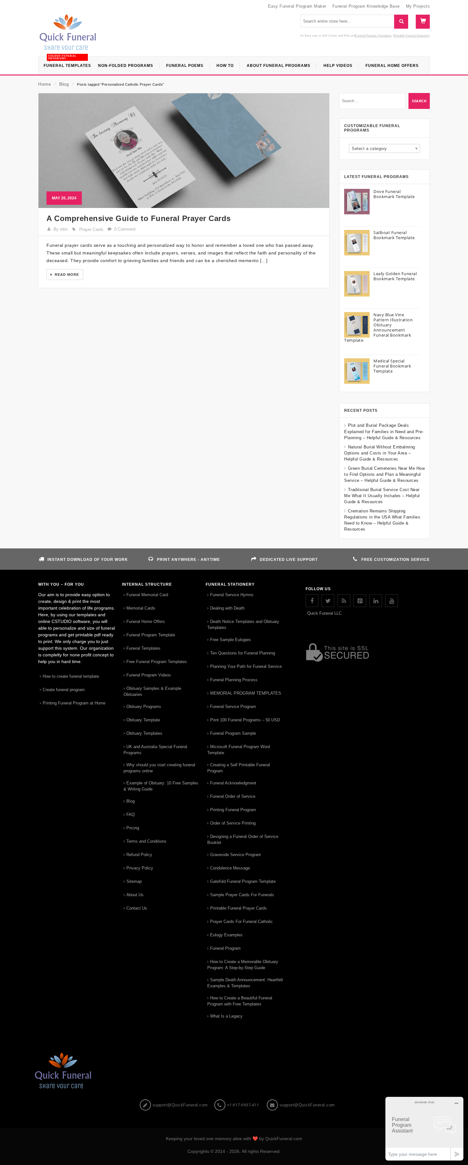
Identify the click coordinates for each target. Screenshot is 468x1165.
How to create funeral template (71, 676)
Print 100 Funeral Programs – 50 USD (245, 720)
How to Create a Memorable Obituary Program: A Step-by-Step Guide (242, 964)
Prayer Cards (91, 229)
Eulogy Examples (226, 935)
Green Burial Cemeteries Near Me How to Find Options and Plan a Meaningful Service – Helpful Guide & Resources (384, 474)
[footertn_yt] (391, 600)
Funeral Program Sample (233, 733)
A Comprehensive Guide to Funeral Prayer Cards (138, 218)
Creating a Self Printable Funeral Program (238, 767)
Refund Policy (139, 854)
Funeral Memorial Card (147, 594)
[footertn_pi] (359, 600)
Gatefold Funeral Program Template (243, 881)
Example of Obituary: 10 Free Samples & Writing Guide (161, 786)
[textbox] (384, 148)
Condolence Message (230, 868)
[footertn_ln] (375, 600)
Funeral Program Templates (373, 35)
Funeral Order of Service (232, 796)
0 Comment (125, 229)
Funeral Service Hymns (231, 594)
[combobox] (384, 148)
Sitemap (134, 881)
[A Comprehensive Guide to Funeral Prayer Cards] (184, 150)
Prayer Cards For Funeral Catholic (241, 921)
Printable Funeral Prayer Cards (238, 908)
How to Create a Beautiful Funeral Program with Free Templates (239, 1001)
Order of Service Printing (233, 823)
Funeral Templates (143, 648)
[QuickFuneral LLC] (67, 35)
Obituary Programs (143, 706)
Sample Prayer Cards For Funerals (242, 894)
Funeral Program (225, 948)
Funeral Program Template (150, 635)
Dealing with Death (227, 608)
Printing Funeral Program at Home (74, 703)
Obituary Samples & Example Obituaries (152, 691)
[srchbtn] (401, 22)
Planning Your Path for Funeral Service (246, 666)
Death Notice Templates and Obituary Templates (243, 624)
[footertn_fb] (312, 600)
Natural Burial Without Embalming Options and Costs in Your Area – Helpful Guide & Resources (379, 453)
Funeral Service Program (233, 706)
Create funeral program (64, 689)
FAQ (130, 814)
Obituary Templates (144, 733)
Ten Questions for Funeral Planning (242, 653)
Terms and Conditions (146, 841)
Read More (66, 274)
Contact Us (136, 908)
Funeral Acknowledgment (233, 783)
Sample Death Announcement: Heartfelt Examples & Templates (245, 982)
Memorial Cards (140, 608)
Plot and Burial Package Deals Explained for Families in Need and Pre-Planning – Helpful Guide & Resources (384, 431)
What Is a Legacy (226, 1016)
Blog (64, 84)
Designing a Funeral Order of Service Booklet (242, 839)
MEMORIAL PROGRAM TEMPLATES (245, 693)
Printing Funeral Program (233, 809)
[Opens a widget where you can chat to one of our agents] (424, 1128)
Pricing (132, 828)
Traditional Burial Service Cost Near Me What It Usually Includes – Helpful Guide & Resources (382, 495)
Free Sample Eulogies (230, 639)
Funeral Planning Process (234, 679)
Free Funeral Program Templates (156, 661)
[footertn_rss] (343, 600)
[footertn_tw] (328, 600)
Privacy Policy (139, 868)
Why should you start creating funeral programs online (159, 767)
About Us (135, 894)
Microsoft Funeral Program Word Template (238, 749)
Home (44, 84)
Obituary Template (143, 720)
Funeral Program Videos (148, 675)
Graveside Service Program (235, 854)
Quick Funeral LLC (324, 613)
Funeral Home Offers (145, 621)
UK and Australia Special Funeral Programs (155, 749)
